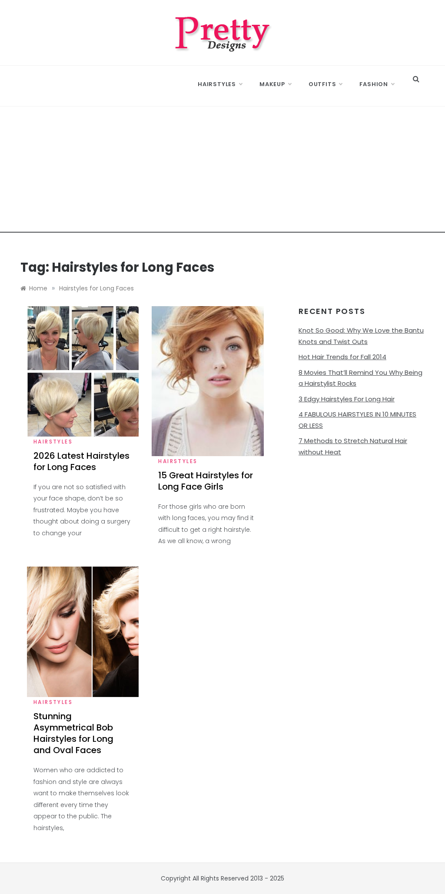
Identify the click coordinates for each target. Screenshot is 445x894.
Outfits (322, 84)
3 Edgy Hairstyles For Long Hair (347, 399)
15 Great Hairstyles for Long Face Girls (205, 481)
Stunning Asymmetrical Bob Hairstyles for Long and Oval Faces (73, 733)
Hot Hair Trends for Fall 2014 (342, 356)
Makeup (272, 84)
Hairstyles (217, 84)
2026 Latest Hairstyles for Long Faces (81, 461)
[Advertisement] (222, 172)
